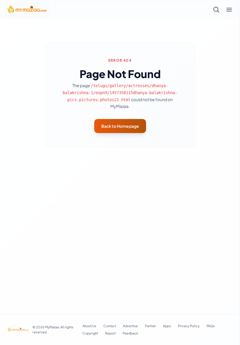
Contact (109, 326)
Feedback (130, 333)
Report (110, 333)
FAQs (211, 326)
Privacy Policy (189, 326)
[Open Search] (216, 9)
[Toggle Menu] (229, 9)
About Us (89, 326)
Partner (150, 326)
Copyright (90, 333)
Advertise (130, 326)
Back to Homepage (120, 126)
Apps (167, 326)
